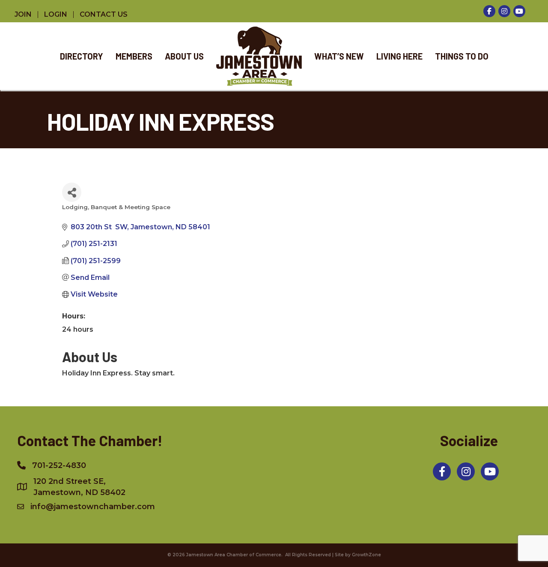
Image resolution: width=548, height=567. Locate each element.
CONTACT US (104, 14)
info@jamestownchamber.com (92, 506)
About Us (184, 56)
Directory (81, 56)
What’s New (339, 56)
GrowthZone (366, 555)
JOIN (23, 14)
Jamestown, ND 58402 (79, 487)
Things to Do (461, 56)
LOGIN (55, 14)
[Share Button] (71, 192)
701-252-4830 (59, 465)
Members (134, 56)
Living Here (399, 56)
